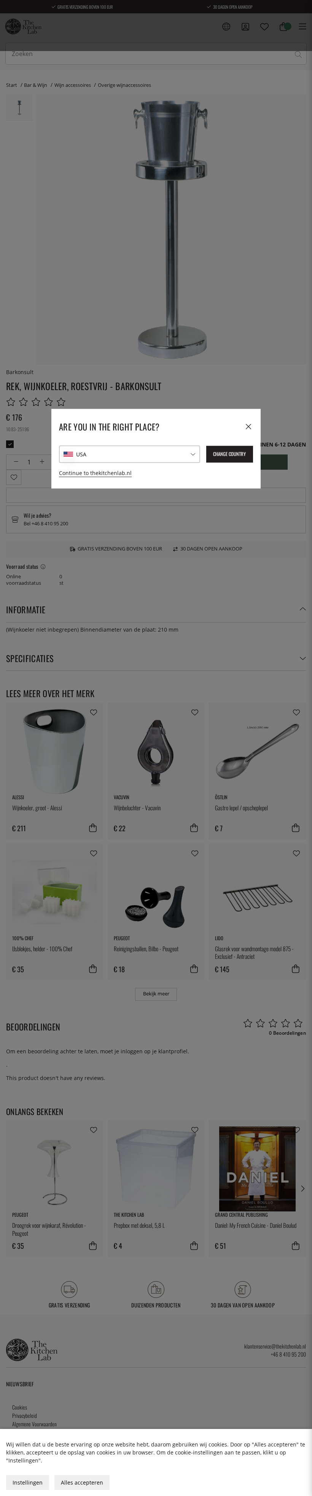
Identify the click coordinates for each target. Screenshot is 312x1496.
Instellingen (28, 1482)
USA (81, 454)
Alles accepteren (82, 1482)
